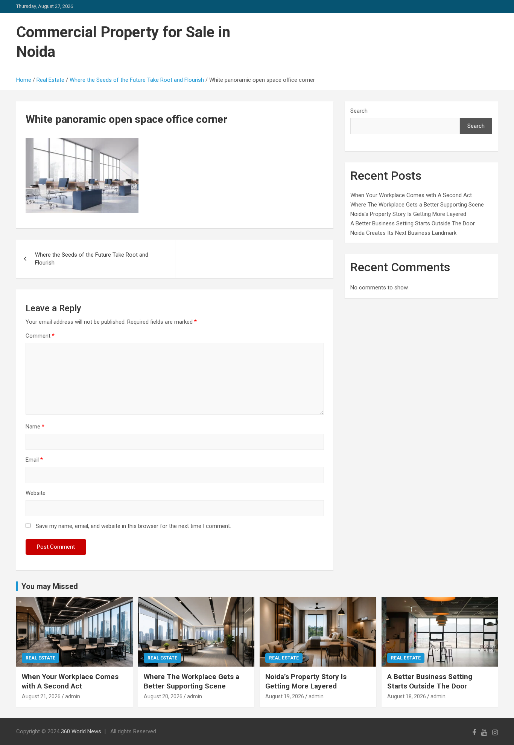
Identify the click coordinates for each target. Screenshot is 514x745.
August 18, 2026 (406, 696)
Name (35, 426)
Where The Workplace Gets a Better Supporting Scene (417, 204)
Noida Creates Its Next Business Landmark (403, 232)
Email (34, 459)
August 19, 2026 (284, 696)
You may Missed (49, 586)
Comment (40, 335)
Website (36, 493)
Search (359, 110)
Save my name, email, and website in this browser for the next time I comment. (133, 526)
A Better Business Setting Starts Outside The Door (412, 223)
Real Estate (40, 658)
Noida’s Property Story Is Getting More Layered (408, 214)
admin (72, 696)
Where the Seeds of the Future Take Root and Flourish (91, 258)
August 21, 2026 (41, 696)
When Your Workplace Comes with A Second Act (411, 195)
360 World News (81, 731)
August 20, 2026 (163, 696)
